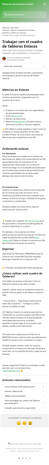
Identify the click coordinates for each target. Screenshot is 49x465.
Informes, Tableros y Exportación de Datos (18, 30)
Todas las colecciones (10, 28)
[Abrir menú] (45, 4)
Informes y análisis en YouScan (14, 33)
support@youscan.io (11, 371)
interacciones (16, 116)
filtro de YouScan (32, 221)
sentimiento (19, 121)
